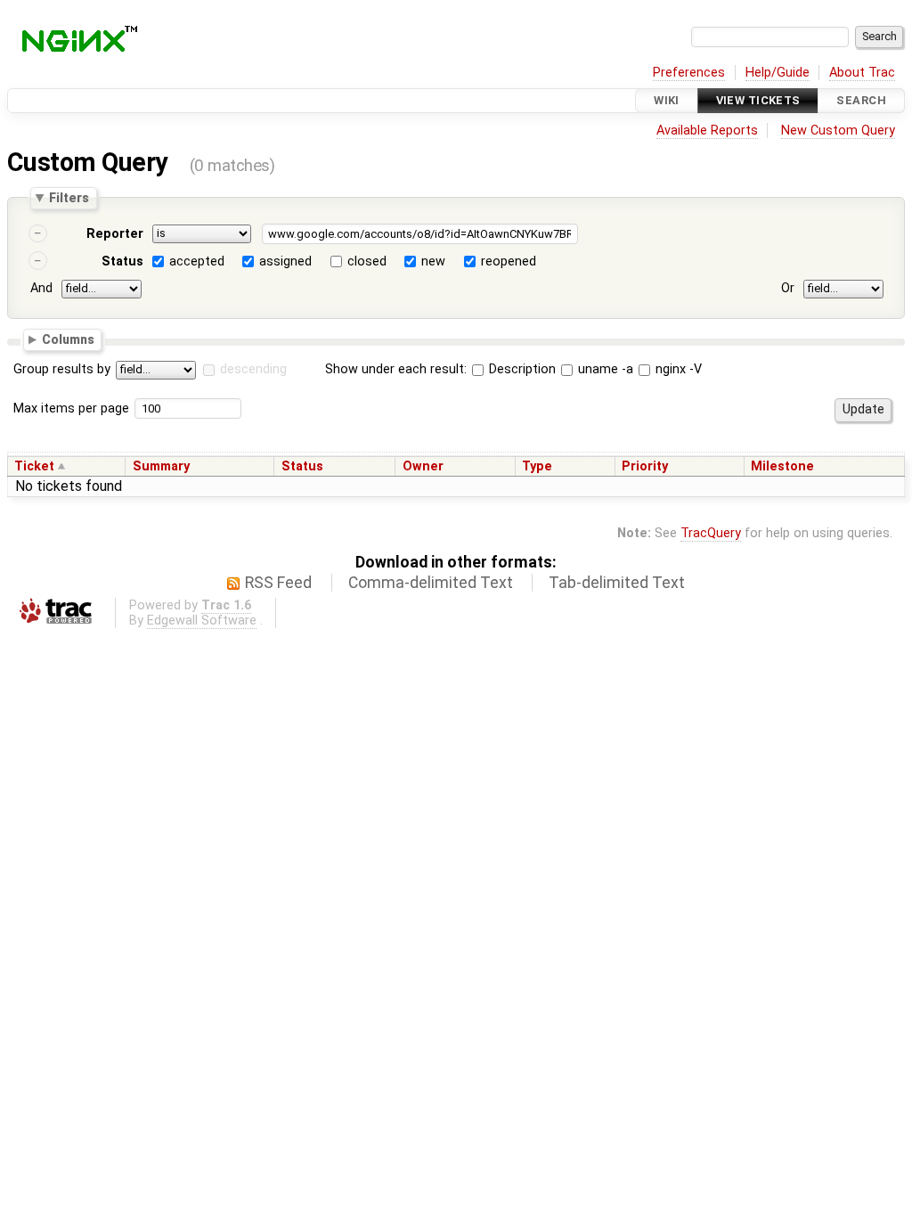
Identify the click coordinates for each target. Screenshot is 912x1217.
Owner (423, 466)
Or (787, 288)
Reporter (114, 233)
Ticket (34, 466)
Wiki (667, 100)
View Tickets (758, 100)
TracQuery (710, 533)
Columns (68, 338)
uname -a (603, 369)
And (41, 288)
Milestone (782, 466)
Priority (645, 466)
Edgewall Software (201, 620)
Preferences (689, 72)
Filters (69, 198)
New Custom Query (838, 130)
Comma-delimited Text (430, 583)
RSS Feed (278, 583)
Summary (161, 466)
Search (861, 100)
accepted (196, 261)
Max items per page (71, 408)
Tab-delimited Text (617, 583)
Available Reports (707, 130)
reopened (508, 261)
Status (122, 261)
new (433, 261)
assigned (285, 261)
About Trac (862, 72)
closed (367, 261)
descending (253, 369)
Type (537, 466)
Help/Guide (777, 72)
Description (520, 369)
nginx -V (677, 369)
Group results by (61, 369)
